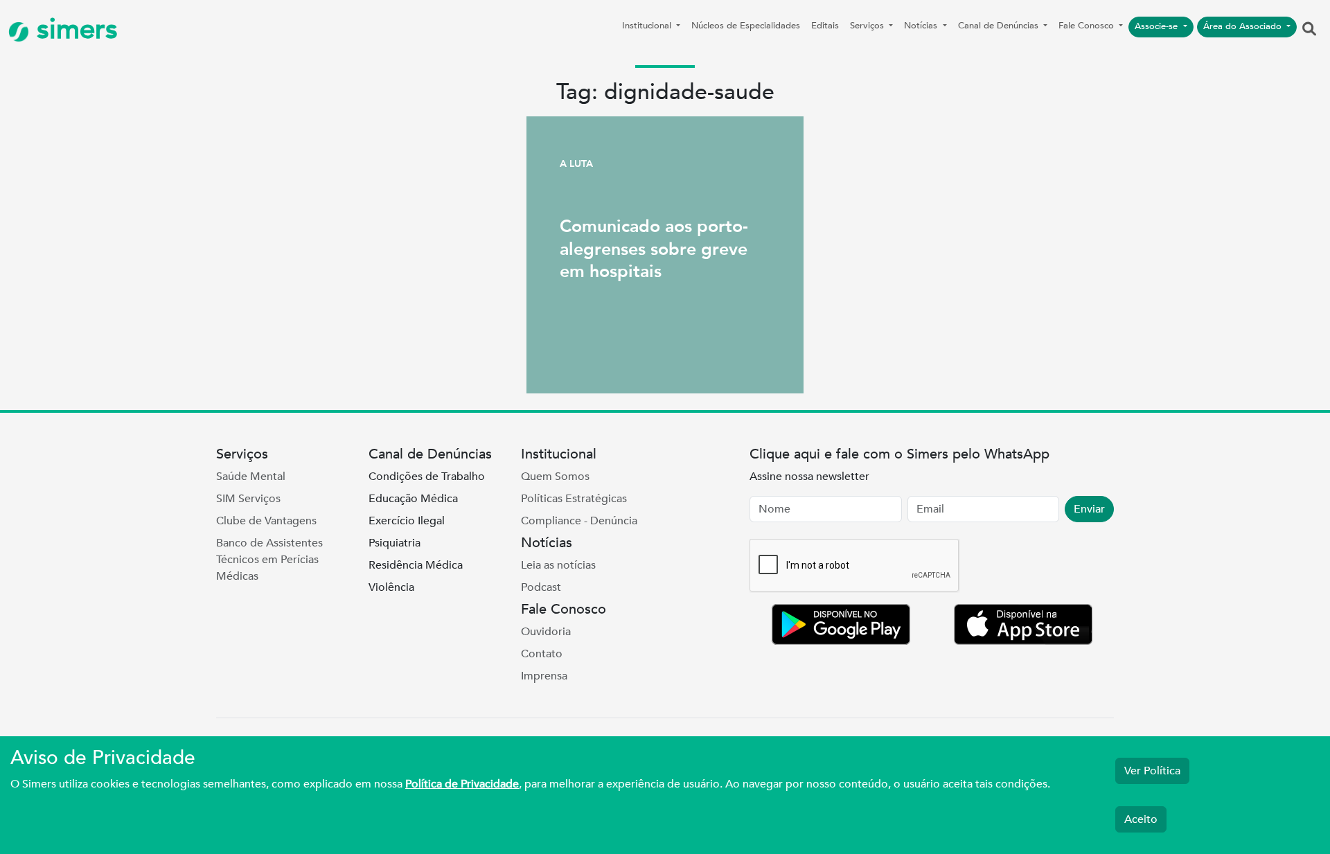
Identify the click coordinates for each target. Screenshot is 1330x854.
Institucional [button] (648, 25)
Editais (825, 25)
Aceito (1141, 819)
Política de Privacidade (462, 784)
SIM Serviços (248, 498)
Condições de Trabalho (427, 476)
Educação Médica (413, 498)
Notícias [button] (922, 25)
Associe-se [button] (1157, 26)
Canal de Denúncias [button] (999, 25)
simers (73, 29)
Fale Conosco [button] (1087, 25)
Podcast (541, 587)
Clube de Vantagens (266, 520)
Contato (541, 653)
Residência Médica (416, 565)
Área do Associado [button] (1243, 26)
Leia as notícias (558, 565)
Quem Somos (555, 476)
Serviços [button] (868, 25)
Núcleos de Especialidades (745, 25)
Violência (391, 587)
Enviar (1089, 509)
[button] (1309, 30)
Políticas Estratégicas (574, 498)
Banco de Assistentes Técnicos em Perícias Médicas (269, 559)
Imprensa (544, 676)
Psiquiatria (394, 543)
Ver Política (1152, 771)
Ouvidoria (546, 631)
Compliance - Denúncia (579, 520)
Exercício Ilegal (407, 520)
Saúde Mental (250, 476)
